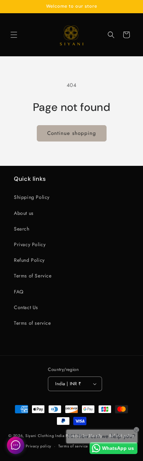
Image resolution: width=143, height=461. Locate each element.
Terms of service (32, 323)
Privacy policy (38, 446)
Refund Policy (29, 260)
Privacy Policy (29, 244)
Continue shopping (71, 133)
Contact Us (26, 307)
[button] (14, 34)
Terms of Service (33, 275)
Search (22, 228)
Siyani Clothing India (45, 435)
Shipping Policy (32, 197)
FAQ (19, 291)
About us (24, 213)
